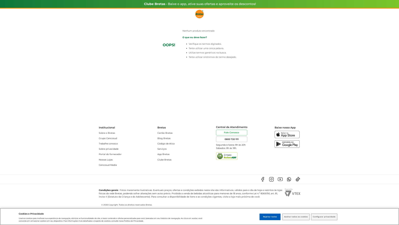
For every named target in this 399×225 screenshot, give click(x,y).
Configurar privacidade (324, 217)
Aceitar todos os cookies (296, 217)
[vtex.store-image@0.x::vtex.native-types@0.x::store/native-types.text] (262, 179)
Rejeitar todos (270, 217)
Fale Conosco (231, 132)
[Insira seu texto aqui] (287, 137)
